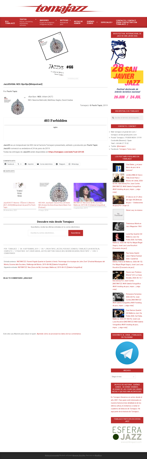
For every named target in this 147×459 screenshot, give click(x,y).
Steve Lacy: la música (134, 210)
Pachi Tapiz (84, 251)
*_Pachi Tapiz (49, 249)
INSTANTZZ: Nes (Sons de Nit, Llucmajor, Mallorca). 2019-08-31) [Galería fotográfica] (50, 267)
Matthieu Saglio (54, 251)
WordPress (98, 455)
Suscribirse (75, 233)
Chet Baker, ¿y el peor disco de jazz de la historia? (134, 167)
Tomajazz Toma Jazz (127, 149)
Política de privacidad (52, 455)
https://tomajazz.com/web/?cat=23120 (66, 152)
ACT (27, 251)
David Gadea (35, 251)
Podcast (66, 249)
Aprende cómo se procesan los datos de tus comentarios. (59, 334)
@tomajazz (121, 146)
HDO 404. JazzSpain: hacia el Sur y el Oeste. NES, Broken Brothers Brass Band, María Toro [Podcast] (54, 205)
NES (63, 251)
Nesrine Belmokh (72, 251)
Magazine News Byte (78, 455)
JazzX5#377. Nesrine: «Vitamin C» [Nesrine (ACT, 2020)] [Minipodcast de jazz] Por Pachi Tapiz (19, 205)
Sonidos (74, 249)
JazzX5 (59, 249)
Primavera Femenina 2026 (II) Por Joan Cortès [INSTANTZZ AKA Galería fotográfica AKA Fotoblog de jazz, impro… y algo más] (127, 300)
